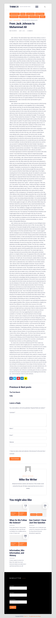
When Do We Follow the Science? (18, 521)
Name (11, 428)
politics (42, 16)
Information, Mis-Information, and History (17, 553)
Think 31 (14, 6)
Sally (11, 396)
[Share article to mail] (25, 378)
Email (11, 435)
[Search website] (45, 6)
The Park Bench (14, 392)
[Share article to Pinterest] (18, 378)
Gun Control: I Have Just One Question (37, 521)
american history (15, 13)
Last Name (11, 592)
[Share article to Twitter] (14, 378)
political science (34, 16)
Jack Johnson (30, 13)
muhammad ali (14, 16)
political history (24, 16)
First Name (11, 585)
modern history (39, 13)
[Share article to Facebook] (11, 378)
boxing (22, 13)
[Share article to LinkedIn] (22, 378)
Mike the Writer (13, 30)
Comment (12, 412)
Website (11, 442)
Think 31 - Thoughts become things (32, 616)
